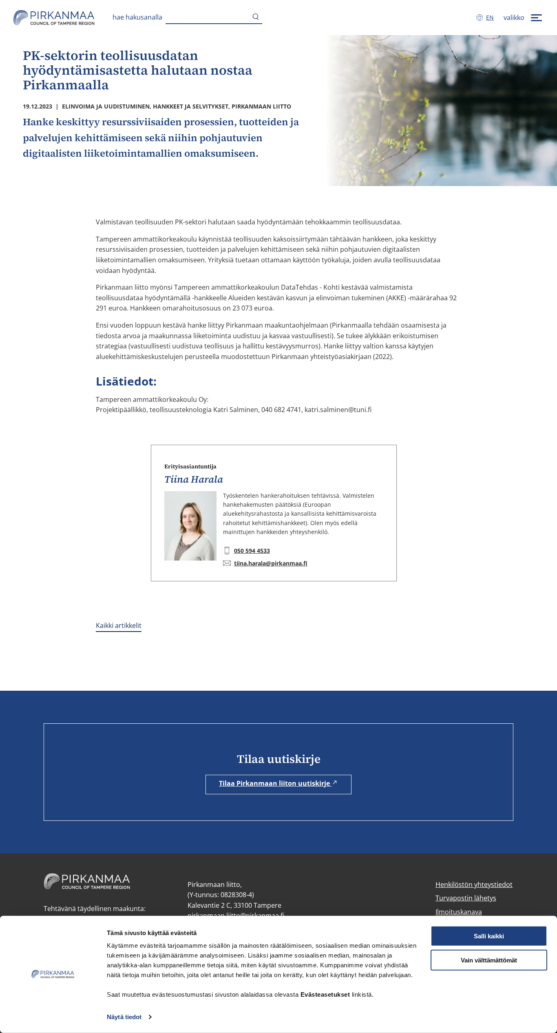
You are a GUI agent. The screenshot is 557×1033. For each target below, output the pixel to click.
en (491, 17)
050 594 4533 (252, 550)
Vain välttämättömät (489, 960)
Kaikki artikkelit (118, 625)
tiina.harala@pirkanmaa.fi (270, 563)
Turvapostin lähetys (465, 897)
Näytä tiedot (124, 1016)
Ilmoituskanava (458, 911)
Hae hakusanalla (137, 17)
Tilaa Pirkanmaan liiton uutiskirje (275, 783)
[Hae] (255, 17)
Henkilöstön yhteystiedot (474, 884)
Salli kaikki (489, 936)
